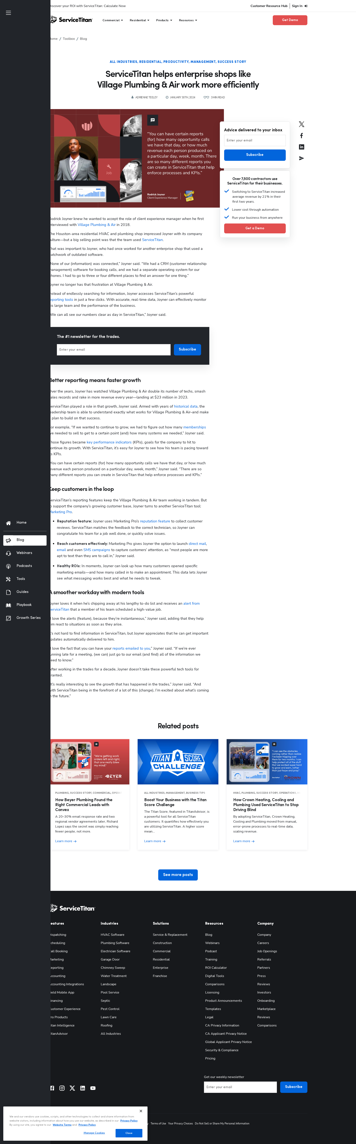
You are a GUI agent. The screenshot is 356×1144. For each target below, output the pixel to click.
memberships (194, 427)
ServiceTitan (152, 239)
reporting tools (61, 299)
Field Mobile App (61, 992)
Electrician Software (115, 951)
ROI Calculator (216, 967)
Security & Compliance (222, 1050)
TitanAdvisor (58, 1033)
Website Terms (62, 1124)
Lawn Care (109, 1017)
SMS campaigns (96, 549)
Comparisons (215, 984)
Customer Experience (65, 1009)
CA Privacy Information (222, 1025)
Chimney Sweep (113, 967)
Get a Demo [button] (254, 228)
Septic (105, 1000)
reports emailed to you (131, 648)
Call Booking (58, 951)
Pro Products (58, 1017)
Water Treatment (114, 976)
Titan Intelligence (62, 1025)
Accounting (57, 976)
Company (264, 934)
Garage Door (110, 959)
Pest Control (110, 1009)
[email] (301, 161)
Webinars (212, 943)
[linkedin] (301, 149)
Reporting (56, 967)
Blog (208, 934)
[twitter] (301, 127)
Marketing (56, 959)
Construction (162, 943)
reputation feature (155, 521)
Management (203, 62)
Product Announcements (223, 1000)
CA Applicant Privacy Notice (226, 1033)
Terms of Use (158, 1123)
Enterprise (160, 967)
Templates (213, 1009)
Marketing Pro (60, 511)
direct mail (197, 543)
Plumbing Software (115, 943)
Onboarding (266, 1000)
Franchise (160, 976)
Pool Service (110, 992)
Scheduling (57, 943)
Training (211, 959)
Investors (264, 992)
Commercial (162, 951)
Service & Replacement (170, 934)
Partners (263, 967)
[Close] (140, 1111)
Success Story (232, 62)
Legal (209, 1017)
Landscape (108, 984)
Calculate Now (115, 6)
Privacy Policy (129, 1120)
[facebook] (301, 138)
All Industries (123, 62)
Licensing (212, 992)
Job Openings (267, 951)
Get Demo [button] (290, 20)
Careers (263, 943)
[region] (75, 1123)
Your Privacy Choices (180, 1123)
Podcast (211, 951)
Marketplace (266, 1009)
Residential (150, 62)
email (61, 549)
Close (129, 1133)
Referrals (264, 959)
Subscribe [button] (187, 350)
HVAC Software (112, 934)
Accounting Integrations (66, 984)
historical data (186, 406)
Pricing (210, 1058)
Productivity (176, 62)
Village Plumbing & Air (97, 224)
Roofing (106, 1025)
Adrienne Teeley (146, 97)
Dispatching (57, 934)
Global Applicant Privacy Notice (228, 1042)
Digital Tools (214, 976)
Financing (56, 1000)
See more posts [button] (178, 875)
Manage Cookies (94, 1132)
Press (261, 976)
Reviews (263, 984)
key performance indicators (109, 442)
